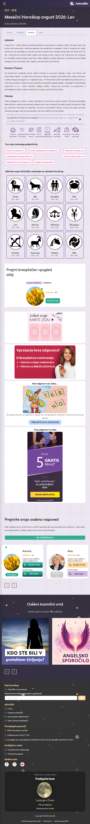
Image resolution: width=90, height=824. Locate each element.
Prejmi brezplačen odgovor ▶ (45, 418)
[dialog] (45, 412)
